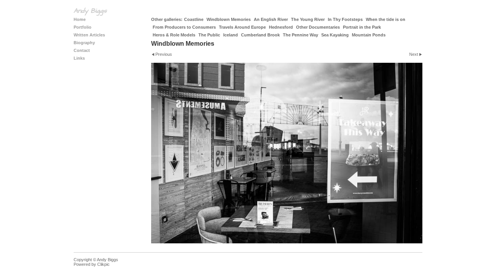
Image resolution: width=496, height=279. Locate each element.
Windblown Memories (229, 19)
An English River (271, 19)
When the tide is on (385, 19)
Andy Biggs (90, 11)
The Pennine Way (300, 35)
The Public (209, 35)
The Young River (308, 19)
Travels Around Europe (242, 27)
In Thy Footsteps (345, 19)
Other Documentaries (318, 27)
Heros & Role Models (174, 35)
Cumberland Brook (260, 35)
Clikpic (103, 264)
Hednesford (281, 27)
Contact (82, 50)
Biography (84, 42)
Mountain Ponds (369, 35)
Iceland (230, 35)
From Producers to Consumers (184, 27)
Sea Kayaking (335, 35)
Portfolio (82, 27)
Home (80, 19)
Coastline (193, 19)
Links (79, 58)
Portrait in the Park (362, 27)
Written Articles (89, 35)
